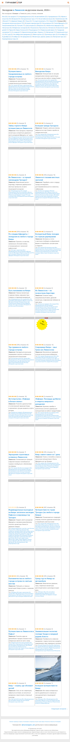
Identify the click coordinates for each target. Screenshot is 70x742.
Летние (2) (51, 28)
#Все (31, 85)
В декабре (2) (6, 37)
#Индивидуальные (13, 86)
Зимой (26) (53, 21)
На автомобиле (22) (41, 16)
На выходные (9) (47, 23)
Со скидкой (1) (16, 32)
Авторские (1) (50, 32)
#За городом (14, 85)
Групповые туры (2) (51, 34)
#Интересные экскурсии (41, 197)
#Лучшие (54, 82)
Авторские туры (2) (59, 37)
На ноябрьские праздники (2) (22, 34)
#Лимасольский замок (40, 196)
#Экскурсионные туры (24, 88)
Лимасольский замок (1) (48, 30)
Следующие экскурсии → (59, 709)
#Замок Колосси (45, 310)
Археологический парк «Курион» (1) (33, 32)
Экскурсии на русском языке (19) (13, 23)
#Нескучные (43, 195)
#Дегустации (55, 85)
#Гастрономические (43, 80)
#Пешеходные (56, 193)
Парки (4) (12, 30)
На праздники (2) (26, 37)
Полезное (47, 721)
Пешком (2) (34, 28)
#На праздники (16, 535)
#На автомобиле (22, 86)
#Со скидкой (47, 361)
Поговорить (58, 721)
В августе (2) (60, 28)
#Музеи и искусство (13, 88)
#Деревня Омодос (39, 85)
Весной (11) (6, 21)
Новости (52, 721)
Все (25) (4, 16)
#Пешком (52, 190)
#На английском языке (52, 306)
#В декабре (15, 534)
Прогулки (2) (43, 28)
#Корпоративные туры (22, 542)
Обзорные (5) (41, 25)
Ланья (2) (28, 21)
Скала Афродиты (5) (60, 23)
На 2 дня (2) (8, 34)
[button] (68, 2)
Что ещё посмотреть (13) (40, 21)
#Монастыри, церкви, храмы (21, 538)
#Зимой (28, 89)
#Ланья (54, 251)
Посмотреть (26, 721)
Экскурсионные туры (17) (29, 19)
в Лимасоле (19, 10)
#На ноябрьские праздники (20, 529)
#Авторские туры (27, 540)
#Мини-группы (23, 531)
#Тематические (48, 84)
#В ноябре (26, 534)
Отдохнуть (32, 721)
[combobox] (68, 1)
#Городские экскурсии (52, 196)
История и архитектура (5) (33, 23)
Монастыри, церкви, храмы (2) (42, 37)
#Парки (15, 193)
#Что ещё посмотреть (26, 141)
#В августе (38, 703)
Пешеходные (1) (34, 30)
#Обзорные (30, 535)
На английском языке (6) (46, 19)
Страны (20, 721)
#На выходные (22, 89)
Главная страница (13, 721)
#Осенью (11, 90)
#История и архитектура (23, 85)
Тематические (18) (61, 19)
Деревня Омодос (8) (17, 21)
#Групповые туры (13, 532)
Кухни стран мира (39, 721)
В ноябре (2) (16, 37)
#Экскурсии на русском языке (20, 90)
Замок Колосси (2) (22, 30)
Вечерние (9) (16, 19)
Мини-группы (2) (38, 34)
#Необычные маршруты (44, 190)
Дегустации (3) (31, 25)
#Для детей (14, 699)
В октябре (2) (63, 34)
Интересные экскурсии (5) (20, 28)
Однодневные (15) (54, 16)
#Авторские (57, 645)
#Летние (50, 702)
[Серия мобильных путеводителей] (13, 2)
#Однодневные (30, 86)
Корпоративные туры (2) (10, 39)
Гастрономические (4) (9, 25)
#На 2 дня (21, 528)
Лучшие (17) (21, 25)
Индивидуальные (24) (26, 16)
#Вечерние (11, 89)
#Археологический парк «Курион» (17, 648)
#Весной (16, 89)
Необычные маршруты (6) (54, 25)
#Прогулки (37, 193)
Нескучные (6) (6, 28)
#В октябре (28, 532)
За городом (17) (13, 16)
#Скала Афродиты (13, 142)
